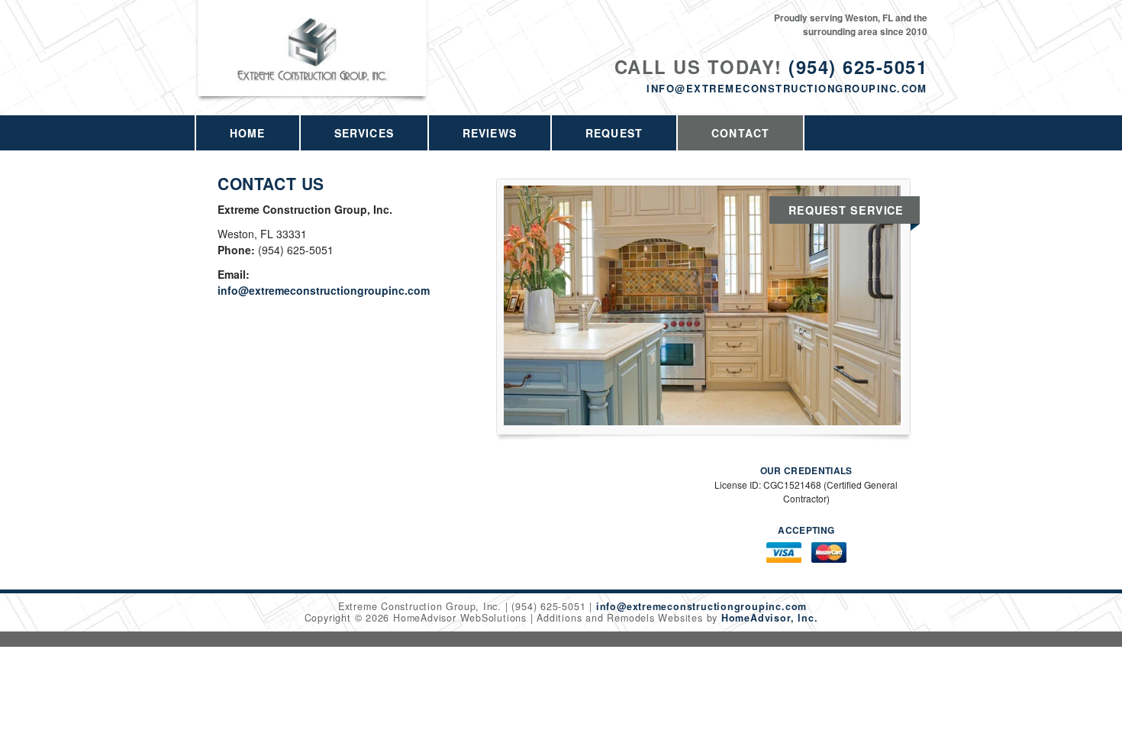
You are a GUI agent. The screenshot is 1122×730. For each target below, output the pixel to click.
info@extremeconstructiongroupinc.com (786, 88)
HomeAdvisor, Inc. (769, 618)
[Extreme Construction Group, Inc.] (313, 66)
